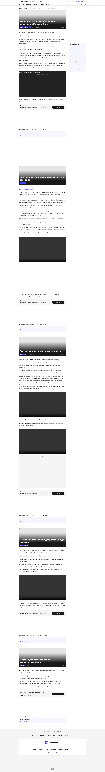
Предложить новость (79, 1)
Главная (20, 8)
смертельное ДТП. (28, 189)
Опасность (42, 4)
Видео (47, 4)
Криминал (35, 4)
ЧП (23, 4)
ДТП (20, 4)
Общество (28, 4)
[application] (42, 84)
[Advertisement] (42, 118)
